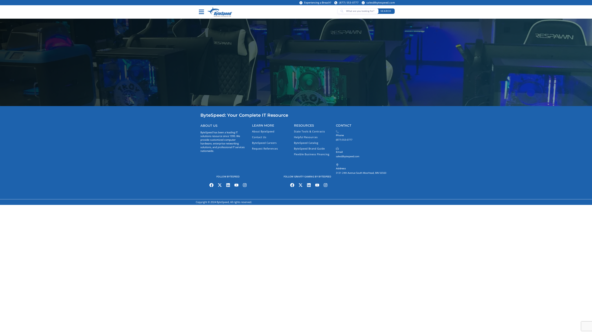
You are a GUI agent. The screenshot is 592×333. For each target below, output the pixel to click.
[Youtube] (236, 185)
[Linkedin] (228, 185)
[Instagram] (244, 185)
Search (385, 11)
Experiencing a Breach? (317, 2)
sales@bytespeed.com (380, 2)
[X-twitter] (220, 185)
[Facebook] (211, 185)
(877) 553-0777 (349, 2)
